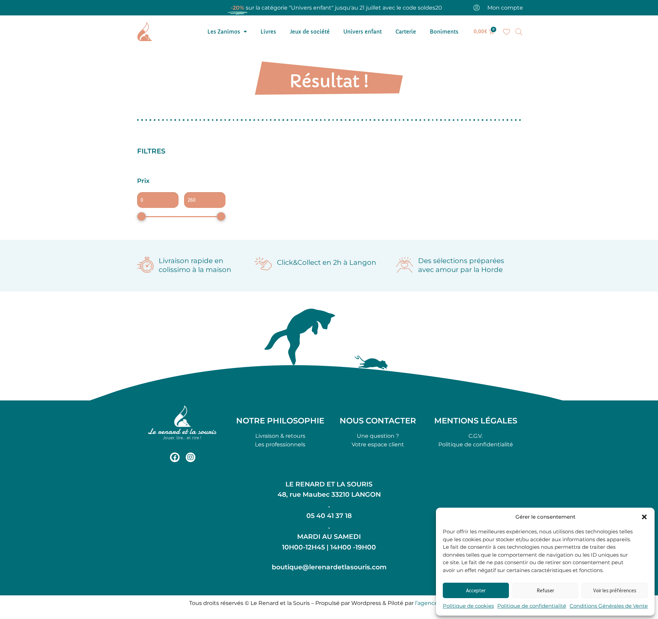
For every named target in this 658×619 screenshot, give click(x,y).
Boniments (444, 31)
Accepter (476, 590)
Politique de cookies (468, 606)
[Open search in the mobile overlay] (518, 31)
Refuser (545, 590)
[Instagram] (190, 457)
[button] (644, 516)
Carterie (405, 31)
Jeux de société (310, 31)
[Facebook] (175, 457)
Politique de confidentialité (531, 606)
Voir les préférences (614, 590)
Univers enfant (362, 31)
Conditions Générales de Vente (609, 606)
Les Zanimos (223, 31)
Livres (268, 31)
